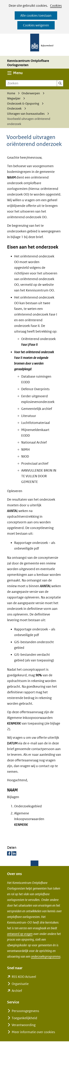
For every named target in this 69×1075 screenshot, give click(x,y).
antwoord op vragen (20, 934)
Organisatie (20, 984)
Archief (17, 991)
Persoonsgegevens (25, 1011)
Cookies (56, 6)
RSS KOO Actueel (24, 977)
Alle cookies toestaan (35, 15)
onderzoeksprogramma (45, 956)
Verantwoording (24, 1025)
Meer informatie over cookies (33, 1032)
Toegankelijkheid (24, 1018)
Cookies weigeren (36, 25)
